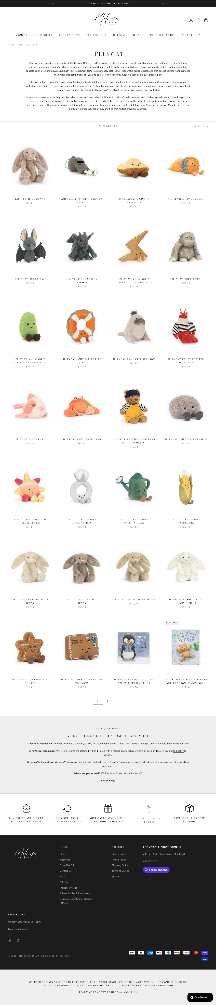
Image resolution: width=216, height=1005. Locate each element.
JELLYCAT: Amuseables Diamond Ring (82, 521)
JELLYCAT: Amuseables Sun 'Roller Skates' (30, 521)
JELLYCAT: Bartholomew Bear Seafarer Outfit (134, 441)
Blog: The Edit (67, 865)
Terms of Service (120, 871)
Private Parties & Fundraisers (75, 893)
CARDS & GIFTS (69, 35)
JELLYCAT (119, 35)
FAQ (62, 876)
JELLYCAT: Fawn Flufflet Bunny (82, 601)
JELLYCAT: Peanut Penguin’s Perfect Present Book (134, 681)
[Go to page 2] (118, 701)
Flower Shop (190, 35)
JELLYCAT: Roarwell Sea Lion (134, 359)
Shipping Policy (120, 865)
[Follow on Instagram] (18, 940)
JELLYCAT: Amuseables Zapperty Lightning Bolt (134, 280)
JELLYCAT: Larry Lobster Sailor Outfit (186, 361)
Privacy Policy (119, 854)
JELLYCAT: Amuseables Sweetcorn (186, 521)
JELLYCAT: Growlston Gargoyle (81, 280)
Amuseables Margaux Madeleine (134, 200)
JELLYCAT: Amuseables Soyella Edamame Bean (30, 361)
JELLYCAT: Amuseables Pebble (186, 439)
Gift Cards (65, 882)
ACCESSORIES (43, 35)
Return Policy (119, 859)
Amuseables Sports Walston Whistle (82, 200)
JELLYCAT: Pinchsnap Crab (82, 439)
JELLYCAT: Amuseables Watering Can (134, 521)
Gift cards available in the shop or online (108, 820)
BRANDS (137, 35)
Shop (21, 45)
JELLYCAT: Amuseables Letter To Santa (82, 681)
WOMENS (21, 35)
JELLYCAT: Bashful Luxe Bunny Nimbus (186, 601)
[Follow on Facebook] (9, 940)
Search (115, 876)
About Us (65, 859)
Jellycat (32, 45)
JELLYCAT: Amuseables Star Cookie (30, 681)
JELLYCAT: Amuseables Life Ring (82, 361)
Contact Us (66, 871)
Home (11, 45)
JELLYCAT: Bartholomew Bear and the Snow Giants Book (186, 681)
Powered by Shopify (56, 956)
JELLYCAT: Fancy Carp (30, 439)
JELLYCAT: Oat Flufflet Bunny (134, 599)
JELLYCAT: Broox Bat (30, 279)
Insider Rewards (162, 35)
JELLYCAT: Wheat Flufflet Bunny (30, 601)
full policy (178, 751)
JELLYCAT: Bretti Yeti (185, 279)
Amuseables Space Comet (186, 198)
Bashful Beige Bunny (30, 198)
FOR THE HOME (96, 35)
